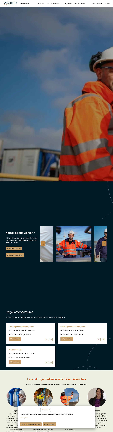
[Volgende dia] (104, 243)
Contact (107, 3)
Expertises (68, 3)
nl (47, 339)
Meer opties (24, 418)
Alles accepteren (49, 424)
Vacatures (41, 3)
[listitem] (74, 244)
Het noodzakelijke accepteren (31, 424)
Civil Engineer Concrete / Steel (21, 327)
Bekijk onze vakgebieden (15, 255)
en (51, 339)
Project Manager (15, 350)
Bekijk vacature (15, 339)
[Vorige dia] (43, 243)
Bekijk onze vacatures (14, 248)
